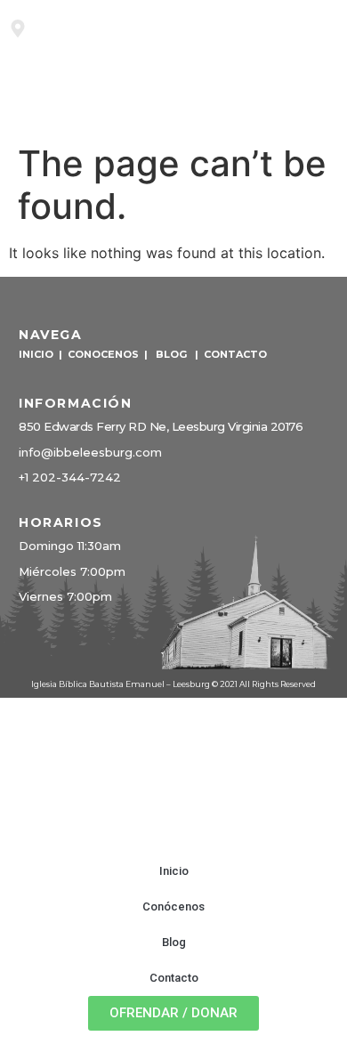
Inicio (174, 871)
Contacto (173, 977)
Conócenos (173, 906)
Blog (174, 942)
